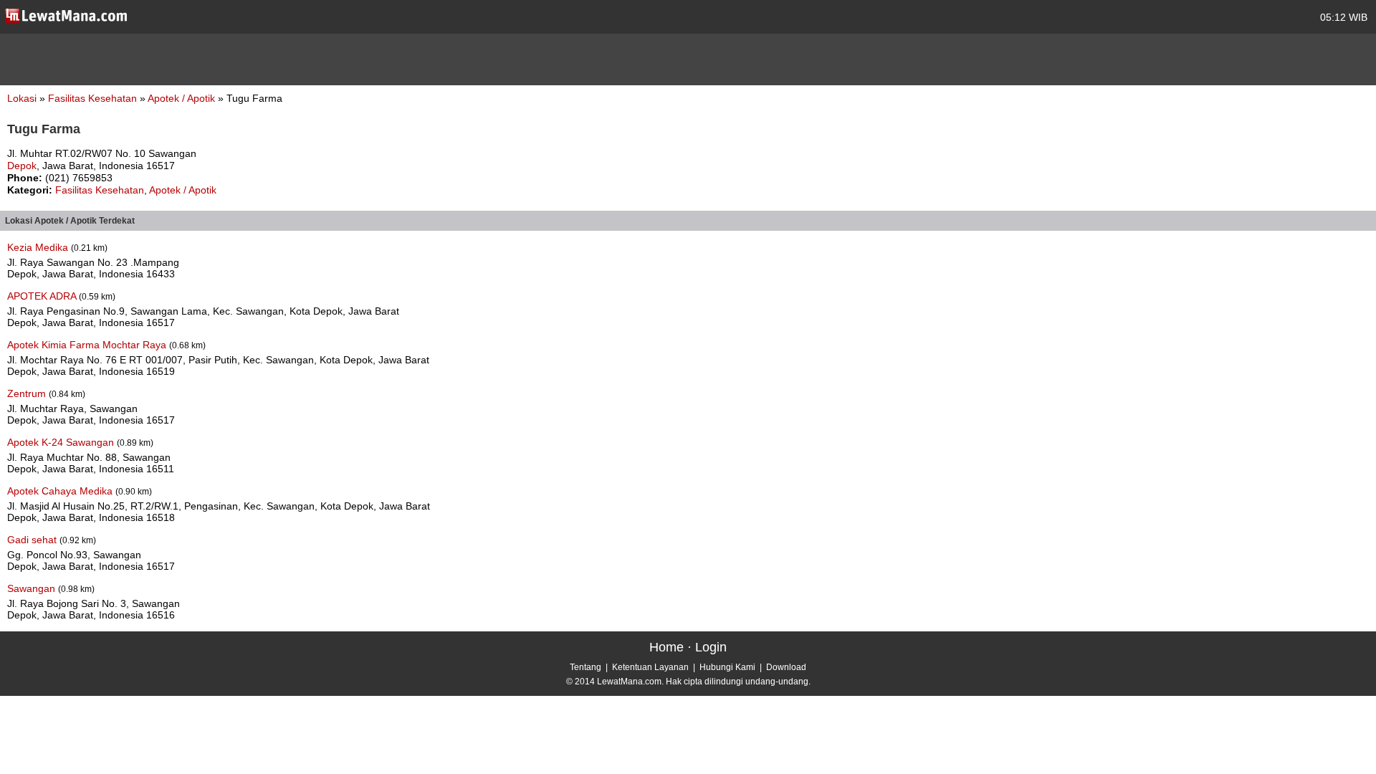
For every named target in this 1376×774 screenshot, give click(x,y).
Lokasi (22, 98)
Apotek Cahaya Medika (61, 491)
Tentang (585, 667)
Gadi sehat (33, 539)
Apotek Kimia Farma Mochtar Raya (88, 344)
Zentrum (28, 393)
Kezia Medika (39, 247)
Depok (22, 165)
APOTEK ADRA (43, 296)
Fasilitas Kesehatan (94, 98)
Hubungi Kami (727, 667)
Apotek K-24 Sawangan (62, 442)
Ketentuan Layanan (650, 667)
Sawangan (32, 588)
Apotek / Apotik (183, 98)
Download (786, 667)
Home (666, 647)
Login (711, 647)
